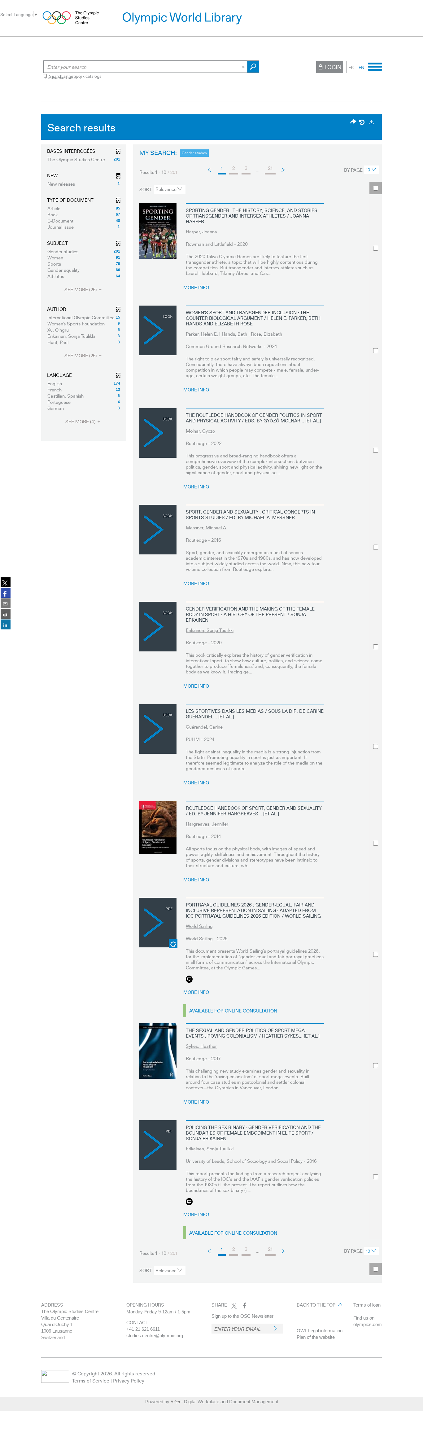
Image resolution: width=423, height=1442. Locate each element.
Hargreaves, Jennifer (207, 823)
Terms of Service (90, 1380)
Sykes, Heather (201, 1046)
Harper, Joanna (201, 231)
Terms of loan (367, 1305)
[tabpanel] (211, 700)
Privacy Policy (128, 1380)
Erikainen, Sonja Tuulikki (209, 630)
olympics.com (367, 1324)
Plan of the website (316, 1337)
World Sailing (199, 926)
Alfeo (175, 1402)
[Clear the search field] (244, 66)
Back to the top (316, 1305)
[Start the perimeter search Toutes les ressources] (253, 66)
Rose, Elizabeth (266, 333)
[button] (83, 159)
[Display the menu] (375, 66)
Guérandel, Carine (204, 726)
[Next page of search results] (283, 170)
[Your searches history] (362, 122)
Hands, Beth (234, 333)
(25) (81, 290)
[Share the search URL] (353, 121)
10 (368, 169)
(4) (81, 422)
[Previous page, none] (210, 169)
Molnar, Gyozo (200, 430)
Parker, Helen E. (202, 333)
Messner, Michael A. (206, 527)
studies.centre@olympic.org (154, 1335)
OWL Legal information (319, 1330)
